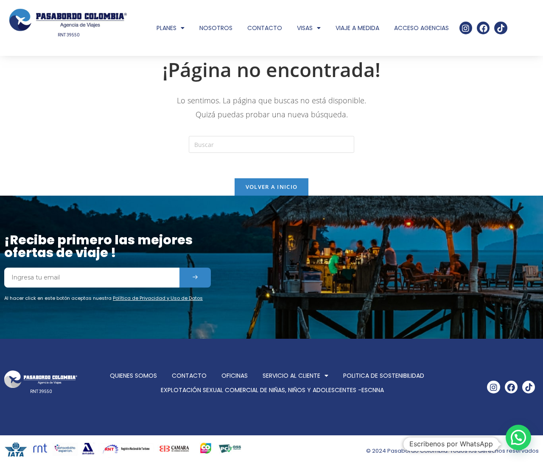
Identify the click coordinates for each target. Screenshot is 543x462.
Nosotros (215, 28)
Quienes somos (133, 375)
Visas (305, 28)
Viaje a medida (357, 28)
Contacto (264, 28)
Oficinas (234, 375)
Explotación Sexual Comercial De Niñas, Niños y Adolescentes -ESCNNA (272, 390)
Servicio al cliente (291, 375)
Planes (166, 28)
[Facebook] (483, 28)
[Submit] (195, 278)
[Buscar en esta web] (271, 144)
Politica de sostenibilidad (383, 375)
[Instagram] (465, 28)
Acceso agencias (421, 28)
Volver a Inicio (272, 187)
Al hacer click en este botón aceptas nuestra (103, 298)
